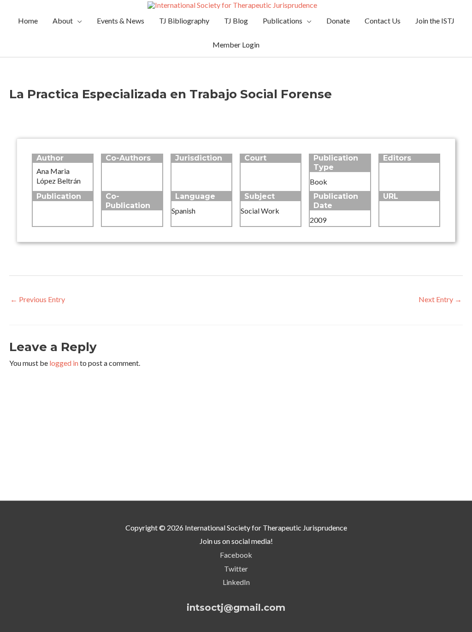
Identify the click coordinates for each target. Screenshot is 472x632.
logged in (63, 362)
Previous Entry (37, 299)
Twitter (236, 568)
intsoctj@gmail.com (236, 607)
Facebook (236, 554)
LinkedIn (236, 582)
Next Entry (440, 299)
